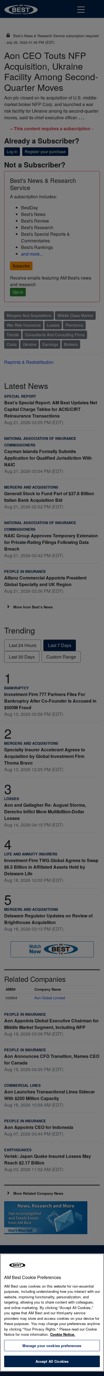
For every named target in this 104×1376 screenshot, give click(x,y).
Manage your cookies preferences (51, 1345)
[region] (52, 1312)
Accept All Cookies (52, 1361)
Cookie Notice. (62, 1334)
